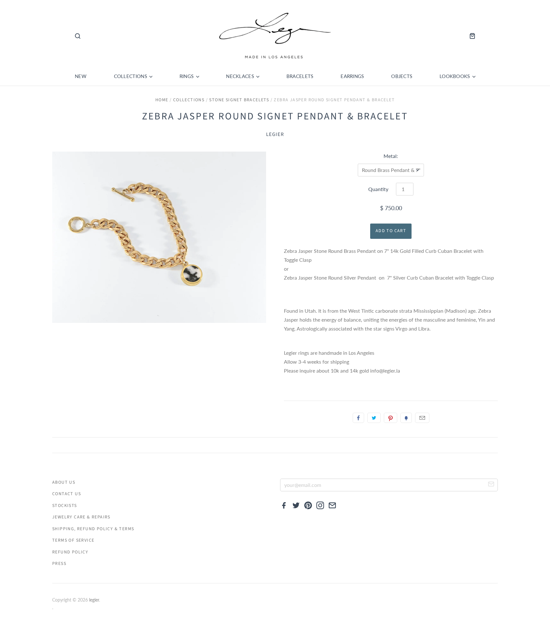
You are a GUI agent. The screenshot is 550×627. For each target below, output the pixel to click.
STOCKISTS (64, 505)
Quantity (378, 189)
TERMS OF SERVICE (73, 540)
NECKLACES (240, 76)
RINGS (187, 76)
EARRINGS (352, 76)
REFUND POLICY (70, 552)
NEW (81, 76)
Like (358, 418)
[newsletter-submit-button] (491, 485)
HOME (161, 100)
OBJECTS (401, 76)
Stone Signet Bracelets (239, 100)
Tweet (374, 418)
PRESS (59, 563)
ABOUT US (63, 482)
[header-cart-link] (470, 36)
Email (422, 418)
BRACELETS (300, 76)
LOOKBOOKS (455, 76)
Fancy (406, 418)
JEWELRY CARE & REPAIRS (81, 517)
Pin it (390, 418)
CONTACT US (66, 494)
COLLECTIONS (131, 76)
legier (275, 134)
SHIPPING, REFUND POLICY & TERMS (93, 529)
